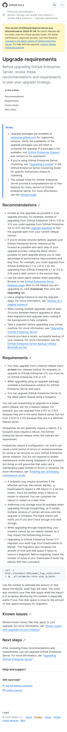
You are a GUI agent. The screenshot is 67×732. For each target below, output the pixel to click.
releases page (28, 194)
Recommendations (19, 205)
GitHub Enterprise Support (44, 152)
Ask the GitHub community (19, 685)
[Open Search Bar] (54, 4)
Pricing (57, 717)
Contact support (14, 690)
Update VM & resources (19, 18)
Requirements (15, 357)
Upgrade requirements (46, 18)
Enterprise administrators (20, 11)
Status (48, 717)
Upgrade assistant (41, 227)
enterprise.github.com (23, 137)
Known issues (15, 614)
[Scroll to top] (60, 725)
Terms (29, 717)
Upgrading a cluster (41, 164)
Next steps (12, 640)
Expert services (10, 720)
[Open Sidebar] (3, 14)
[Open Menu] (62, 4)
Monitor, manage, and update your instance (29, 15)
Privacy (38, 717)
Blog (23, 720)
